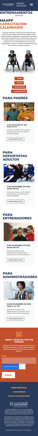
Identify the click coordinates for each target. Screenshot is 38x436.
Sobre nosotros (19, 388)
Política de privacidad (19, 396)
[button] (31, 4)
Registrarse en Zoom (16, 139)
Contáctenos (19, 392)
